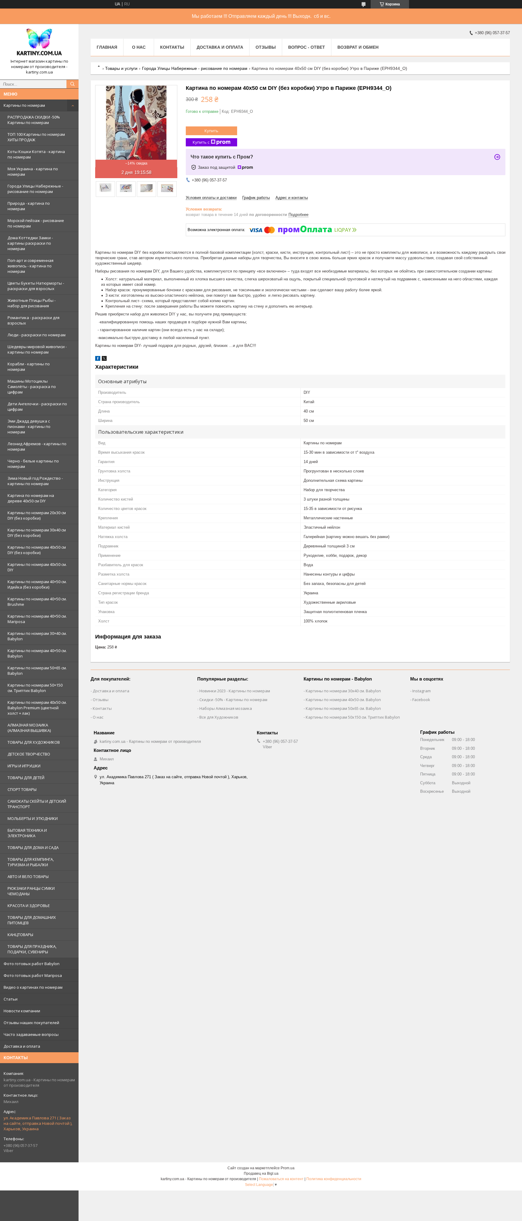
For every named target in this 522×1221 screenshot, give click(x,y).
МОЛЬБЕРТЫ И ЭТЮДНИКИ (33, 818)
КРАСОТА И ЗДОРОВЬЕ (29, 905)
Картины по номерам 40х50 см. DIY (37, 567)
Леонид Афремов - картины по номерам (37, 446)
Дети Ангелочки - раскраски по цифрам (37, 406)
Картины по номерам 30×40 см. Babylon (37, 636)
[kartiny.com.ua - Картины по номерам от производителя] (39, 43)
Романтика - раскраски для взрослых (34, 320)
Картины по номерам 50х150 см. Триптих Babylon (353, 717)
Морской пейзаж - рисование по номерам (36, 223)
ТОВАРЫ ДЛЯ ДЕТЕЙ (26, 777)
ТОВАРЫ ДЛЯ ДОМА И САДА (33, 847)
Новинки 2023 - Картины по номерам (234, 691)
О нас (139, 47)
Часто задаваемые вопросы (31, 1034)
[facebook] (97, 359)
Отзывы (266, 47)
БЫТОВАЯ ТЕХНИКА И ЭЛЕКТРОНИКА (27, 833)
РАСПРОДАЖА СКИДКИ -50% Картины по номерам (34, 119)
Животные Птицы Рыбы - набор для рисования (32, 303)
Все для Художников (218, 717)
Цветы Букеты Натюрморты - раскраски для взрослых (36, 285)
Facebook (421, 699)
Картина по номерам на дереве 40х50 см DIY (31, 498)
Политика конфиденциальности (333, 1179)
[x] (104, 359)
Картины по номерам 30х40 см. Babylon (343, 691)
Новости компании (22, 1011)
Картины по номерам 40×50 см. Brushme (37, 601)
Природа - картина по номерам (29, 206)
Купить (211, 130)
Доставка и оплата (22, 1046)
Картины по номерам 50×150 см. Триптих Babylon (35, 687)
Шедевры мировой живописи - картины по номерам (37, 349)
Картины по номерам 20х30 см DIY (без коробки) (37, 515)
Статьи (11, 999)
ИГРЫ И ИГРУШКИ (24, 766)
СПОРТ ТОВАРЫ (22, 789)
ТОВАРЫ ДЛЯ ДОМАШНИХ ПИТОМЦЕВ (32, 920)
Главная (107, 47)
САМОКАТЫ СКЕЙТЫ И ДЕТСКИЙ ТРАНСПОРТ (37, 803)
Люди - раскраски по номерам (37, 335)
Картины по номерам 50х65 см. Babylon (343, 708)
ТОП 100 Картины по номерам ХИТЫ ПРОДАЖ (36, 137)
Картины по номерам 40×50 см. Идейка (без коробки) (37, 584)
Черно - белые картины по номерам (33, 463)
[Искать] (72, 84)
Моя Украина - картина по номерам (33, 171)
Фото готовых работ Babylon (32, 963)
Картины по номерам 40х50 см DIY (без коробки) (37, 549)
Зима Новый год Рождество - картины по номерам (35, 480)
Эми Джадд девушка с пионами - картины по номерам (29, 426)
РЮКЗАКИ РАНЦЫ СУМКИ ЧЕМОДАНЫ (31, 891)
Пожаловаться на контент (281, 1179)
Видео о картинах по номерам (33, 987)
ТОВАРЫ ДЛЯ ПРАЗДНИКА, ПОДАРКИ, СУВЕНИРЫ (32, 949)
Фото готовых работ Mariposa (33, 975)
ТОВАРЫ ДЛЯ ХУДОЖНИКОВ (34, 742)
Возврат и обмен (358, 47)
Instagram (421, 691)
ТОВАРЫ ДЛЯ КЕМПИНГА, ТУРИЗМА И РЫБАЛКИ (31, 862)
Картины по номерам (24, 105)
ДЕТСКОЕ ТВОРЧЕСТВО (29, 754)
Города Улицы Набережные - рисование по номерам (35, 188)
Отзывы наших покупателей (31, 1022)
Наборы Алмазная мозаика (225, 708)
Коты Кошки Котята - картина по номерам (36, 154)
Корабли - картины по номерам (29, 366)
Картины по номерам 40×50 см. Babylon (37, 653)
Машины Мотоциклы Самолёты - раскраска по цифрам (32, 386)
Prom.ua (288, 1168)
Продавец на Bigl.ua (261, 1173)
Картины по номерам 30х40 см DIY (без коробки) (37, 532)
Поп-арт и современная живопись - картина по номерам (30, 266)
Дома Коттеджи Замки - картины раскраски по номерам (30, 243)
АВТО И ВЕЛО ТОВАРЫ (28, 876)
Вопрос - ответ (306, 47)
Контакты (172, 47)
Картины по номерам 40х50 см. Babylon (343, 699)
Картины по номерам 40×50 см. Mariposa (37, 618)
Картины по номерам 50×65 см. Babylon (37, 670)
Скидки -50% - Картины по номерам (233, 699)
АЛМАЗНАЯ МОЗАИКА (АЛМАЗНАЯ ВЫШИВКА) (29, 727)
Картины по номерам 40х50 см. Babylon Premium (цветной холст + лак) (37, 708)
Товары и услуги (121, 68)
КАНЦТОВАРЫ (20, 934)
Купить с (201, 142)
